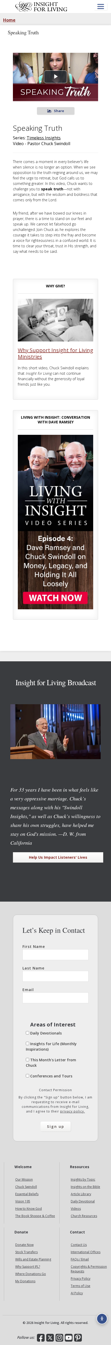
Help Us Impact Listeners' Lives (58, 857)
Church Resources (84, 1216)
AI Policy (77, 1293)
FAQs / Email (80, 1259)
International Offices (85, 1252)
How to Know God (28, 1208)
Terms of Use (80, 1286)
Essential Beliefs (26, 1194)
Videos (76, 1208)
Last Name (33, 968)
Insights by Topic (83, 1179)
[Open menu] (100, 6)
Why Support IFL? (27, 1266)
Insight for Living (41, 6)
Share (59, 110)
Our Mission (24, 1179)
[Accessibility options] (102, 1318)
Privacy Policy (80, 1278)
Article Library (81, 1194)
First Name (33, 946)
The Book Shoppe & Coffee (35, 1216)
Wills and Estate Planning (33, 1259)
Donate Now (24, 1245)
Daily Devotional (83, 1201)
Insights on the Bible (85, 1187)
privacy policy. (72, 1111)
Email (28, 989)
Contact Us (79, 1245)
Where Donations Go (30, 1274)
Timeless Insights (44, 138)
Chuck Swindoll (26, 1187)
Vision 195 (22, 1201)
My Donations (25, 1281)
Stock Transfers (26, 1252)
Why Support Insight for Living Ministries (55, 353)
